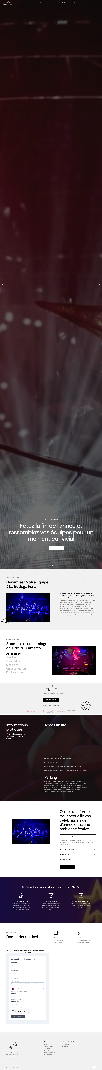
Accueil (24, 3)
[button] (3, 535)
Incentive (51, 3)
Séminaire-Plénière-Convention (38, 3)
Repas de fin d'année (62, 3)
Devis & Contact (75, 3)
